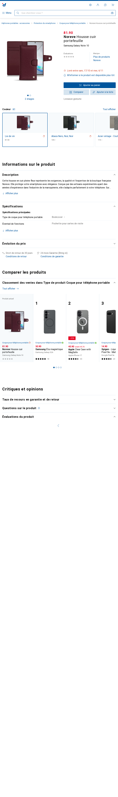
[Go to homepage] (4, 4)
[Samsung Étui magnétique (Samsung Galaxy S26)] (49, 328)
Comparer (78, 92)
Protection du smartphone (44, 23)
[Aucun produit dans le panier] (113, 5)
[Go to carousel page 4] (61, 367)
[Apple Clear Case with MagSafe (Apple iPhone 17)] (82, 328)
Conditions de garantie (52, 256)
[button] (90, 70)
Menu (8, 12)
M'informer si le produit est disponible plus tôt (91, 75)
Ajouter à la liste (105, 92)
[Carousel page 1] (54, 367)
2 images (29, 99)
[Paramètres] (90, 5)
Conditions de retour (16, 256)
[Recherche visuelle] (112, 13)
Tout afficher (109, 109)
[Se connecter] (98, 5)
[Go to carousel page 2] (56, 367)
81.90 (68, 33)
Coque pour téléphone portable (72, 23)
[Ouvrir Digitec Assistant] (105, 5)
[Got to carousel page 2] (30, 95)
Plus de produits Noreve (101, 57)
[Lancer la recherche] (17, 12)
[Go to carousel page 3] (58, 367)
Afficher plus (11, 193)
